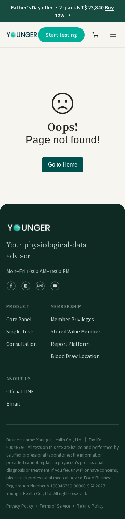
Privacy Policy (19, 506)
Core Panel (18, 319)
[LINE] (40, 286)
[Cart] (95, 34)
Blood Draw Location (75, 355)
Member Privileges (72, 319)
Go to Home (62, 165)
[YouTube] (55, 286)
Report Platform (70, 343)
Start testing (61, 34)
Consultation (21, 343)
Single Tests (20, 331)
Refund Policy (90, 506)
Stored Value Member (75, 331)
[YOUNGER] (22, 35)
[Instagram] (26, 286)
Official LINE (20, 391)
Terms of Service (55, 506)
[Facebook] (11, 286)
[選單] (112, 34)
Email (13, 403)
